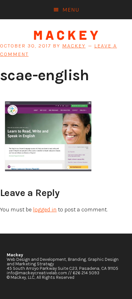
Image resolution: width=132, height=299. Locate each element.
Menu (70, 9)
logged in (45, 209)
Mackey (66, 35)
